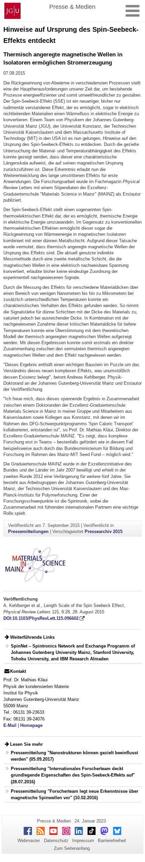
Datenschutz (56, 840)
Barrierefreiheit (112, 840)
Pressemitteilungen (28, 531)
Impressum (83, 840)
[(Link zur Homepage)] (35, 563)
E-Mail (10, 725)
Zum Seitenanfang (72, 848)
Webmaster (29, 840)
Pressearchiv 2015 (103, 531)
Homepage (31, 725)
